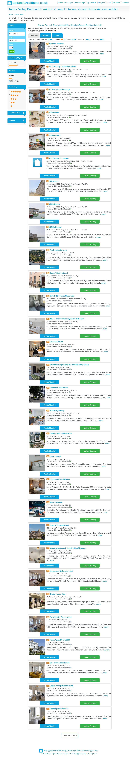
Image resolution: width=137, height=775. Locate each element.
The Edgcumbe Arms (58, 250)
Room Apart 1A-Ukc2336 (60, 640)
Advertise (116, 3)
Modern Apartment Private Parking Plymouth (68, 548)
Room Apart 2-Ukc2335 (59, 709)
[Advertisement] (120, 55)
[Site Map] (94, 751)
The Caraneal (55, 456)
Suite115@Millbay (57, 411)
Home (60, 3)
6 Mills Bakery (54, 204)
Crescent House (56, 342)
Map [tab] (57, 35)
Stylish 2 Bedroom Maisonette (62, 296)
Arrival (11, 37)
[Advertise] (62, 751)
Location (11, 30)
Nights (11, 44)
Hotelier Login (79, 3)
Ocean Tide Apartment (59, 273)
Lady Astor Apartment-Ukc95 (61, 686)
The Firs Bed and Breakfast (61, 433)
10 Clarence (53, 181)
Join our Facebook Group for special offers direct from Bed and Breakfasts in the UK (69, 25)
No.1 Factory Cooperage (59, 158)
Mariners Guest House (59, 388)
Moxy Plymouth (56, 502)
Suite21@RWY (55, 135)
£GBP (109, 3)
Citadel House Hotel (58, 594)
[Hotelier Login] (71, 751)
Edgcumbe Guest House (60, 479)
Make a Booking (90, 61)
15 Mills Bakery (55, 227)
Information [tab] (45, 35)
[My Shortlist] (53, 751)
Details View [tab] (34, 35)
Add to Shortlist (49, 61)
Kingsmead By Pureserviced (61, 571)
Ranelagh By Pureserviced (60, 617)
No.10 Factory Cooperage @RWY (62, 67)
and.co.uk (30, 3)
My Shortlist (91, 3)
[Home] (46, 751)
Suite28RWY (54, 112)
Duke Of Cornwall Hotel (59, 525)
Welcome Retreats (56, 44)
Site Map (125, 3)
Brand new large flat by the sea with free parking (69, 365)
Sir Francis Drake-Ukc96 (59, 663)
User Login (68, 3)
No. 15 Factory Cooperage (59, 89)
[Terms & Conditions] (84, 751)
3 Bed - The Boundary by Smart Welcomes (67, 319)
